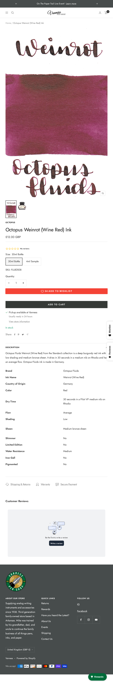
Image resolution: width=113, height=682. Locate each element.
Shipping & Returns (20, 484)
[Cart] (106, 12)
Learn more (71, 3)
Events (44, 627)
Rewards (45, 609)
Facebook (82, 611)
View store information (19, 321)
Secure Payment (68, 484)
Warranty (45, 484)
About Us (46, 621)
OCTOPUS (10, 222)
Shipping (46, 633)
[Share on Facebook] (14, 334)
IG (78, 604)
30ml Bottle (14, 261)
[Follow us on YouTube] (96, 620)
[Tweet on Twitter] (23, 334)
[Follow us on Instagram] (88, 620)
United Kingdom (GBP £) (18, 649)
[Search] (12, 12)
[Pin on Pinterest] (18, 334)
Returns (45, 603)
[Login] (100, 13)
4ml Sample (32, 261)
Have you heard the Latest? (55, 615)
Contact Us (46, 639)
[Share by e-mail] (27, 334)
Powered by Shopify (26, 658)
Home (8, 23)
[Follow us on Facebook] (81, 620)
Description (12, 347)
